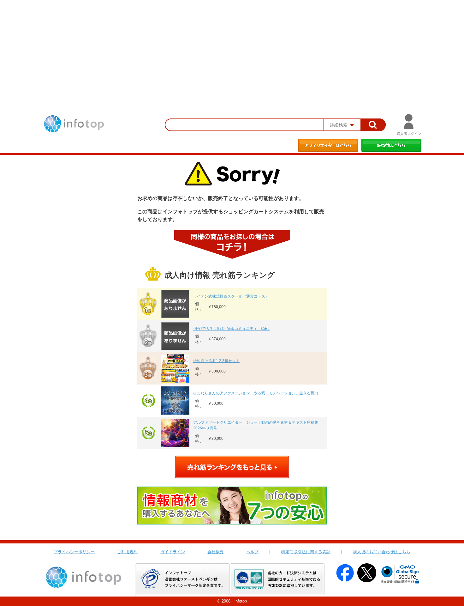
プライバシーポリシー (74, 551)
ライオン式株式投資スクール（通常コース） (231, 296)
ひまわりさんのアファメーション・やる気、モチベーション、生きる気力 (255, 393)
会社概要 (215, 551)
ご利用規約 (127, 551)
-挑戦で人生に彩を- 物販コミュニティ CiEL (231, 328)
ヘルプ (252, 551)
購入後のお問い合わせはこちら (381, 551)
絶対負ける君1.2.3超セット (216, 361)
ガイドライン (172, 551)
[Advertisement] (232, 47)
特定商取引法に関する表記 (305, 551)
